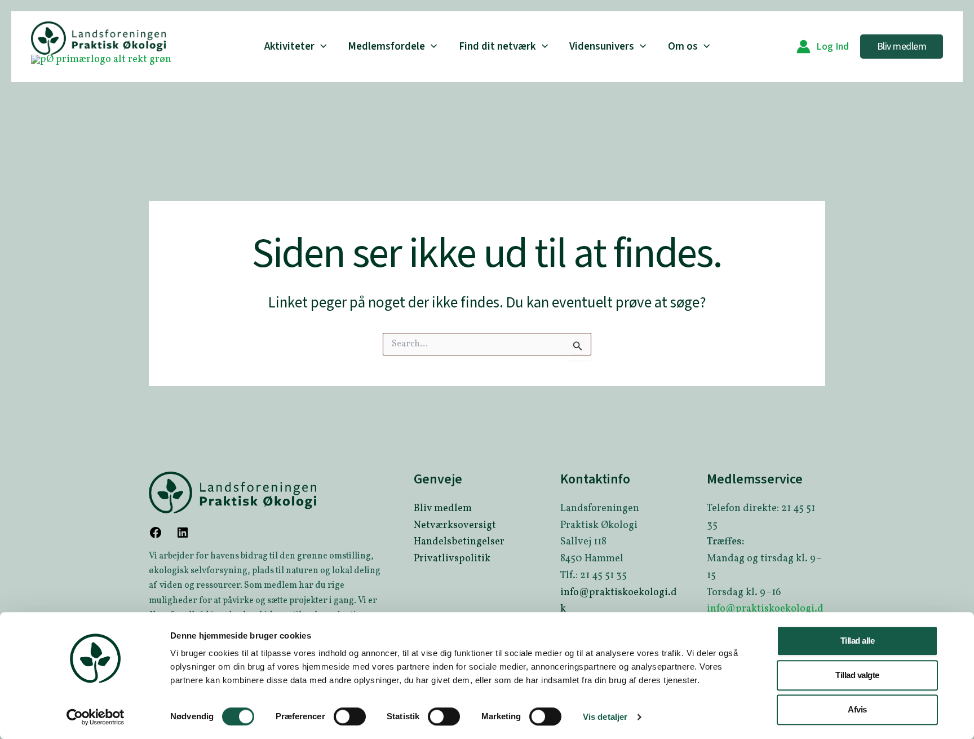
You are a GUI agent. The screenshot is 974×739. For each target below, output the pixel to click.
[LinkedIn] (182, 537)
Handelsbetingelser (459, 542)
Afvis (857, 709)
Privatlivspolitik (452, 559)
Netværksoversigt (455, 525)
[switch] (350, 716)
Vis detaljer (605, 717)
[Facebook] (155, 537)
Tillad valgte (857, 675)
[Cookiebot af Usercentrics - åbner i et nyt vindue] (95, 717)
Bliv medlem (443, 509)
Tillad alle (857, 640)
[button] (320, 47)
